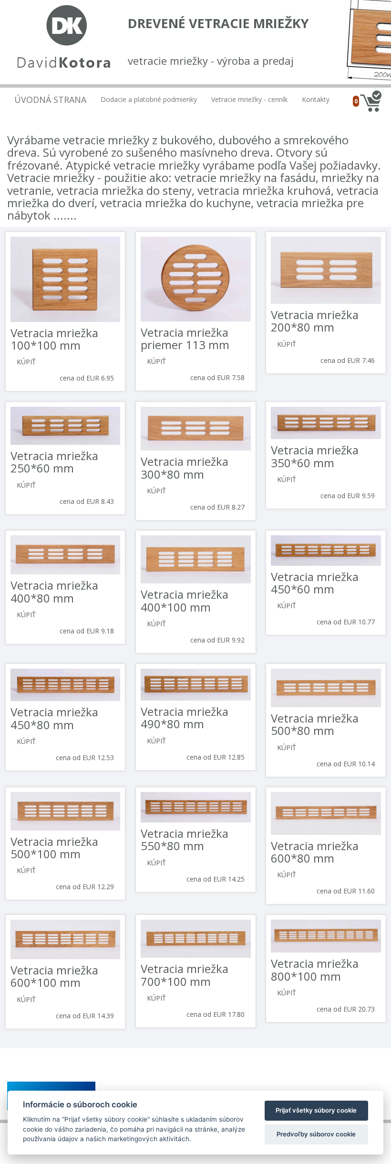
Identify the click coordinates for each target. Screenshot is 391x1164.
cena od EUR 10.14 (346, 763)
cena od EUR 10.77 (346, 621)
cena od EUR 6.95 (87, 377)
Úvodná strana (50, 99)
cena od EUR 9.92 (217, 639)
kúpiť (26, 361)
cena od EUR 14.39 (85, 1015)
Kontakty (315, 99)
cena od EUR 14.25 (215, 878)
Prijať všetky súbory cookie (316, 1110)
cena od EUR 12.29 (85, 886)
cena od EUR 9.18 (87, 630)
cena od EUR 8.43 (87, 501)
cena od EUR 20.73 (346, 1008)
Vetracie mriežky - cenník (249, 99)
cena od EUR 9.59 (347, 495)
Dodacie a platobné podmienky (149, 99)
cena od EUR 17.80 (215, 1014)
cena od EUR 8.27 (217, 507)
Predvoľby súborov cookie (316, 1134)
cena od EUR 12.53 (85, 757)
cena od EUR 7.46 (347, 360)
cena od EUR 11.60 (346, 890)
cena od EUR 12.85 (215, 757)
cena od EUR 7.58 (217, 377)
